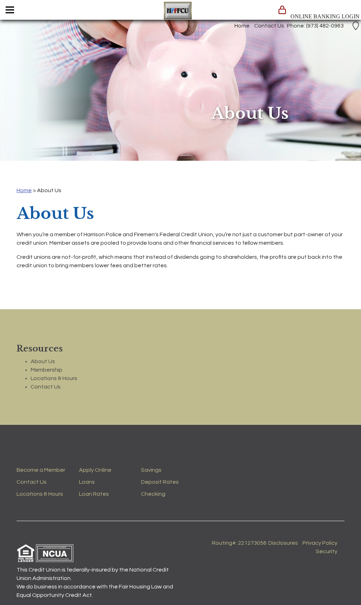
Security (326, 551)
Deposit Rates (160, 482)
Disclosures (283, 543)
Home (242, 26)
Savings (151, 470)
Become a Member (41, 470)
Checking (153, 494)
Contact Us (269, 26)
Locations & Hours (54, 378)
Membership (46, 370)
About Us (43, 361)
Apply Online (95, 470)
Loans (87, 482)
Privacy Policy (319, 543)
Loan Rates (94, 494)
